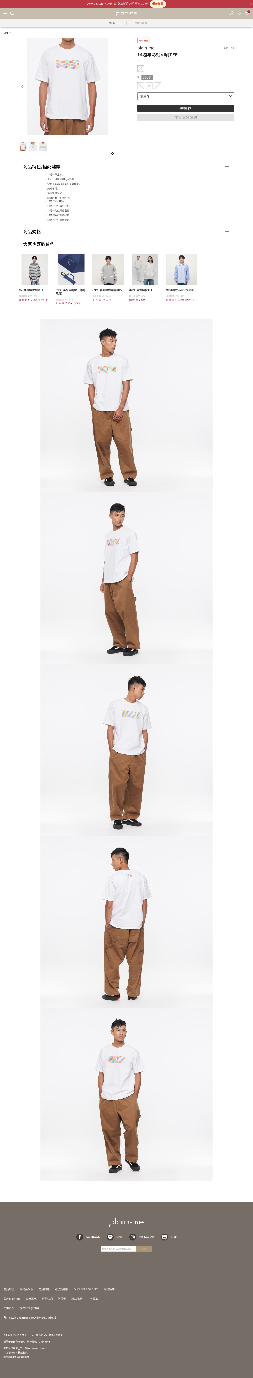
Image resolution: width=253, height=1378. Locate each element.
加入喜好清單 (185, 117)
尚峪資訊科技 (23, 1356)
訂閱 (143, 1248)
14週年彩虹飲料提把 (58, 215)
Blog (174, 1237)
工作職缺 (93, 1299)
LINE (119, 1237)
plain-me (145, 48)
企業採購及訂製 (29, 1308)
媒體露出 (31, 1299)
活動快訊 (47, 1299)
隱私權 (52, 1317)
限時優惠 (143, 40)
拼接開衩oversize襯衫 (180, 290)
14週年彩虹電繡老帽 (58, 210)
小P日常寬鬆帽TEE (141, 290)
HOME (5, 32)
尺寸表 (147, 77)
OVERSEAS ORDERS (86, 1289)
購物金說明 (26, 1289)
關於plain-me (11, 1299)
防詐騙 (62, 1299)
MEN (112, 23)
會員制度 (8, 1289)
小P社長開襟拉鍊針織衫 (107, 290)
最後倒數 (157, 4)
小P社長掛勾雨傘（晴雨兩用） (70, 291)
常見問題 (44, 1289)
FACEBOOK (93, 1237)
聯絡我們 (76, 1299)
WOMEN (141, 23)
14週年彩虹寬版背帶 (58, 219)
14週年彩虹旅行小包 (58, 206)
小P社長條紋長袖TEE (32, 290)
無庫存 (185, 108)
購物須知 (109, 1289)
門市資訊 (8, 1308)
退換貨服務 (61, 1289)
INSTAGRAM (146, 1237)
